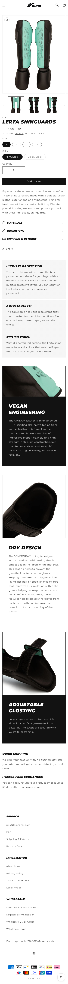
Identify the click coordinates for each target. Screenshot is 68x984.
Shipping (19, 133)
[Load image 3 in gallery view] (52, 105)
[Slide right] (64, 105)
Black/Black (37, 157)
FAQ (9, 832)
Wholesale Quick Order (20, 921)
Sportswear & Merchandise (22, 907)
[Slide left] (3, 105)
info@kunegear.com (18, 825)
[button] (3, 5)
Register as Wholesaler (20, 914)
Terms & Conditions (18, 880)
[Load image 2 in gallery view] (34, 105)
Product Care (14, 846)
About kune (13, 866)
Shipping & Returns (17, 839)
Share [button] (9, 248)
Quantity (7, 163)
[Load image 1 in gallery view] (16, 105)
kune (37, 978)
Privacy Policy (14, 873)
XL (36, 144)
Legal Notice (13, 887)
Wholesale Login (16, 929)
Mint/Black (12, 156)
